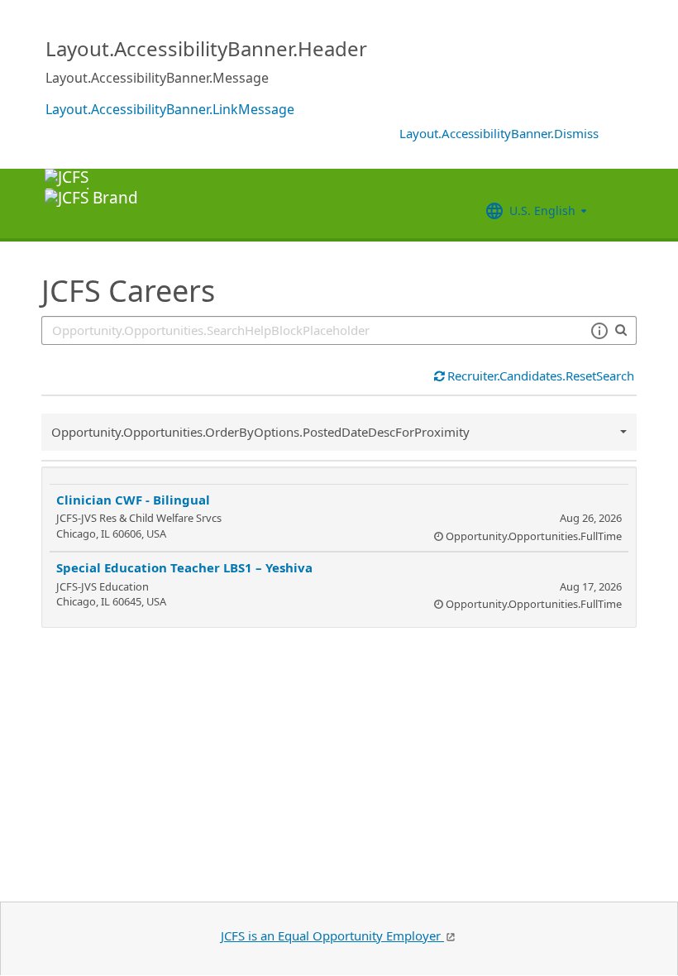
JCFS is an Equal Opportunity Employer (332, 935)
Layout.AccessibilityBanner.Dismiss (499, 133)
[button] (599, 331)
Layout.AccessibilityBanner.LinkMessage (169, 109)
